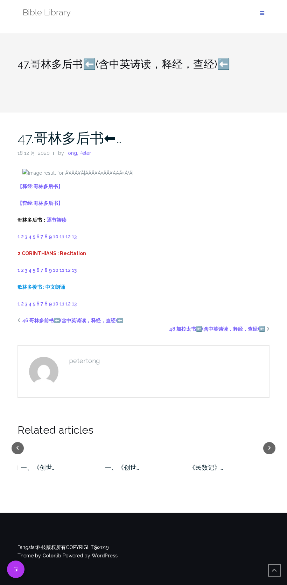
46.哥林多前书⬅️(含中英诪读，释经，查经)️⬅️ (72, 320)
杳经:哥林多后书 (40, 203)
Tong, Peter (78, 153)
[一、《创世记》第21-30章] (86, 447)
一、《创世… (65, 467)
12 (68, 236)
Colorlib (51, 555)
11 (61, 236)
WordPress (105, 555)
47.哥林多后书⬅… (70, 138)
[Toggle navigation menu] (262, 13)
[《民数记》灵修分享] (170, 447)
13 (74, 236)
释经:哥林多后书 (40, 186)
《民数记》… (149, 467)
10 (55, 236)
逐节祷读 (56, 220)
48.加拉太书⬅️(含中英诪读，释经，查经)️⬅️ (217, 329)
